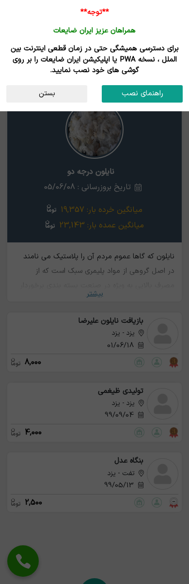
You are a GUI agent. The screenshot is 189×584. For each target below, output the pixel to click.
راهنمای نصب (142, 93)
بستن (47, 93)
